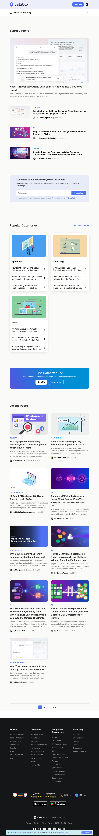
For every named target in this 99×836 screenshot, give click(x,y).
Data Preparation (16, 755)
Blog (54, 751)
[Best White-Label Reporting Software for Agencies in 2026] (70, 437)
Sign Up (41, 382)
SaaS (14, 322)
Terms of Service (58, 198)
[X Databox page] (54, 829)
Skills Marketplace (59, 754)
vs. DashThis (35, 765)
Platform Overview (17, 734)
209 (54, 707)
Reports (13, 748)
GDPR (57, 823)
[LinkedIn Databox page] (34, 829)
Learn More (56, 382)
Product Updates (58, 771)
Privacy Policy (71, 198)
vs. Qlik (33, 762)
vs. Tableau (35, 738)
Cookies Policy (67, 823)
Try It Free (78, 4)
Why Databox (78, 738)
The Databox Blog (22, 12)
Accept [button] (87, 832)
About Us (76, 734)
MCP (11, 758)
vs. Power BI (36, 741)
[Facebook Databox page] (44, 829)
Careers (76, 741)
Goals (12, 751)
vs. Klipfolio (35, 748)
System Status (58, 747)
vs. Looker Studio (37, 734)
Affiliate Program (58, 775)
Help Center (56, 741)
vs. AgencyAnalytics (39, 745)
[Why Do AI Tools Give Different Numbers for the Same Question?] (29, 550)
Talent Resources (80, 751)
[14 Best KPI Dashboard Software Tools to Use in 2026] (29, 494)
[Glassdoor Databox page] (59, 829)
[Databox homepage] (87, 4)
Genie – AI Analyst (17, 738)
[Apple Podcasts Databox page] (64, 829)
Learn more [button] (64, 832)
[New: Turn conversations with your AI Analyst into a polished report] (49, 68)
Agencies (17, 261)
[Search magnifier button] (88, 12)
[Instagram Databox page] (49, 829)
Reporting (58, 261)
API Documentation (59, 744)
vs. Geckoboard (37, 755)
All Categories (80, 225)
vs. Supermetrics (37, 751)
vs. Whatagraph (37, 758)
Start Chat (56, 737)
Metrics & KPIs (15, 741)
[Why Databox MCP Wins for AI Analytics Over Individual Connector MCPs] (49, 133)
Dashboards (14, 745)
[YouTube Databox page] (39, 829)
